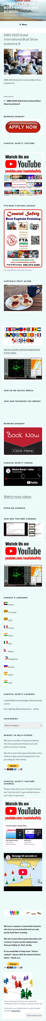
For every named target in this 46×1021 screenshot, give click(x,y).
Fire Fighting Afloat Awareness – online (21, 709)
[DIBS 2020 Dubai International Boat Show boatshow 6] (23, 74)
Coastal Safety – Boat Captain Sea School (21, 7)
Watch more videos (17, 497)
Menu (24, 24)
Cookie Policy (16, 1011)
